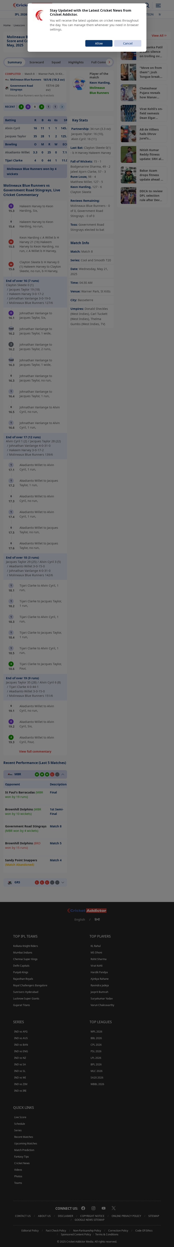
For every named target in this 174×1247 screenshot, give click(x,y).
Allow (99, 43)
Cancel (128, 43)
